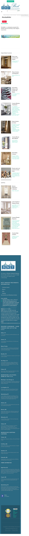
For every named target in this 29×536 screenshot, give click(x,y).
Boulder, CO (4, 353)
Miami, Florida (4, 346)
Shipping (4, 293)
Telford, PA (3, 423)
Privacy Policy (15, 530)
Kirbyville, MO (4, 457)
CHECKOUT (11, 1)
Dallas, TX (3, 332)
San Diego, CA (4, 360)
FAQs (3, 291)
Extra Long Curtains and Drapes (15, 58)
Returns (3, 289)
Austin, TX (3, 339)
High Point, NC (4, 467)
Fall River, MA (4, 443)
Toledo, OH (3, 437)
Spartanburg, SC (5, 484)
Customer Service (5, 287)
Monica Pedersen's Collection (14, 188)
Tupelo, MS (3, 477)
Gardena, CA (4, 450)
